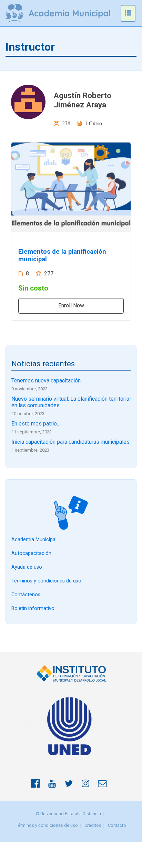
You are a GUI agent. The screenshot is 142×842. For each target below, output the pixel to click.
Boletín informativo (32, 608)
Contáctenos (25, 595)
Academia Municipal (34, 540)
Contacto (117, 825)
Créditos (92, 825)
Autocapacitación (31, 553)
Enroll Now (71, 305)
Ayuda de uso (26, 567)
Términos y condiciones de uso (46, 581)
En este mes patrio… (35, 423)
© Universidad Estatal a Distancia (68, 813)
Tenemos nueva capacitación (46, 380)
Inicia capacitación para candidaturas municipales (70, 442)
